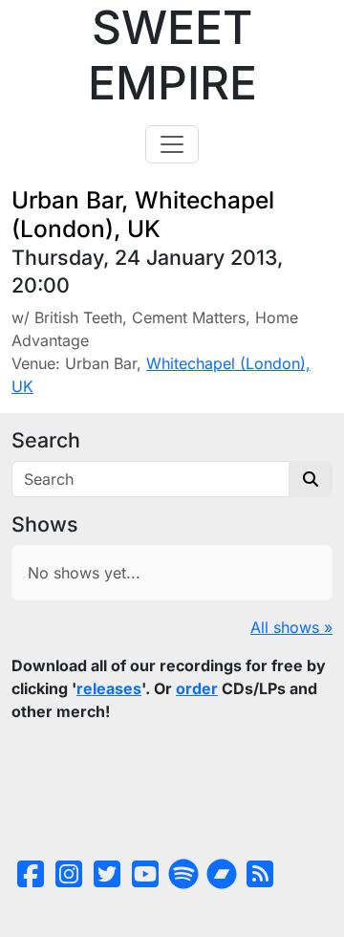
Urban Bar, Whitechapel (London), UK (142, 213)
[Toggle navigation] (172, 144)
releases (108, 688)
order (197, 688)
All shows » (291, 627)
